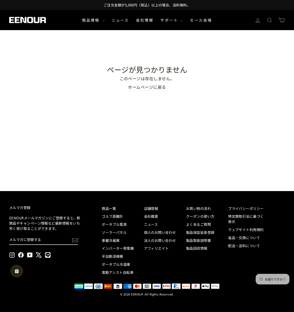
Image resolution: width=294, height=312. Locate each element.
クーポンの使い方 (200, 216)
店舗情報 (151, 208)
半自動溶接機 (112, 256)
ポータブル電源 (114, 224)
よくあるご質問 (198, 224)
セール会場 (201, 20)
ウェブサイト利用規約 (246, 229)
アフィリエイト (156, 248)
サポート (170, 20)
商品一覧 (109, 208)
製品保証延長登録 (200, 232)
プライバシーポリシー (246, 208)
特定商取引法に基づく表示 (246, 219)
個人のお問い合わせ (160, 232)
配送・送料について (244, 245)
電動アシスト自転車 (117, 272)
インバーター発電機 (118, 248)
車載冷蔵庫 (110, 240)
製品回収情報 (196, 248)
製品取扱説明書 (198, 240)
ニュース (120, 20)
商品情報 (91, 20)
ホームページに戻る (147, 87)
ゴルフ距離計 (112, 216)
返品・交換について (244, 237)
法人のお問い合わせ (160, 240)
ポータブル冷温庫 (116, 264)
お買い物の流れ (198, 208)
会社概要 (151, 216)
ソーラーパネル (114, 232)
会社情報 (145, 20)
